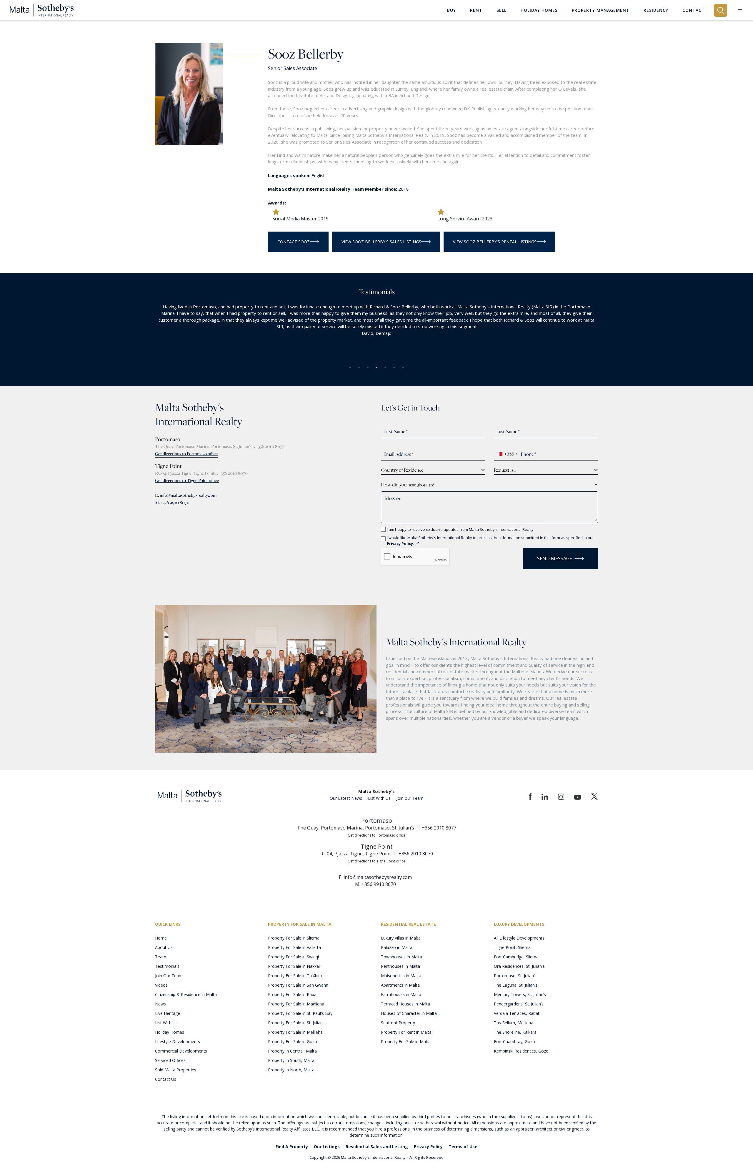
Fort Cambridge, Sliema (516, 957)
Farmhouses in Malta (401, 994)
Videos (161, 985)
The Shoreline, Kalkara (515, 1032)
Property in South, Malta (291, 1060)
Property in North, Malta (291, 1070)
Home (161, 938)
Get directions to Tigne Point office (187, 480)
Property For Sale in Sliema (293, 938)
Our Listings (327, 1146)
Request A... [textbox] (505, 469)
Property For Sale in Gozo (292, 1041)
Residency (656, 10)
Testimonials (167, 966)
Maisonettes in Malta (401, 975)
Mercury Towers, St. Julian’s (520, 994)
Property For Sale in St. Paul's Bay (300, 1013)
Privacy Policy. (401, 543)
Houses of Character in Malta (409, 1013)
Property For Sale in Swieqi (293, 957)
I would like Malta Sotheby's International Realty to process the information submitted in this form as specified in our (490, 540)
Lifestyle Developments (177, 1041)
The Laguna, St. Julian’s (515, 985)
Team (160, 957)
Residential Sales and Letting (377, 1146)
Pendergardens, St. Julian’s (519, 1004)
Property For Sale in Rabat (293, 994)
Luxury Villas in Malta (401, 938)
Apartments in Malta (400, 985)
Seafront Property (398, 1022)
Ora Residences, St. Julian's (519, 966)
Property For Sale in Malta (406, 1041)
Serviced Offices (170, 1060)
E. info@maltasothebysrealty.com (185, 495)
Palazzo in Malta (396, 947)
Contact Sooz (293, 242)
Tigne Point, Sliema (512, 947)
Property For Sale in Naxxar (294, 966)
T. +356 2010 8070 (231, 473)
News (160, 1004)
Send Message (554, 558)
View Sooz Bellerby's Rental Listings (495, 242)
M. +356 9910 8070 (172, 502)
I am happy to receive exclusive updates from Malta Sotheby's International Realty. (460, 529)
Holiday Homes (169, 1032)
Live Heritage (167, 1013)
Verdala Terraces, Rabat (516, 1013)
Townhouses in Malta (401, 957)
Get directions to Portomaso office (186, 453)
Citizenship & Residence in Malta (186, 994)
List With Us (379, 798)
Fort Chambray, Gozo (514, 1041)
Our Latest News (346, 798)
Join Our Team (169, 975)
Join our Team (410, 798)
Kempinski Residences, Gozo (521, 1051)
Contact (693, 10)
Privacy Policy (428, 1146)
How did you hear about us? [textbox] (407, 484)
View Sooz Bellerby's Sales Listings (381, 242)
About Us (164, 947)
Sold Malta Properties (175, 1070)
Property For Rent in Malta (406, 1032)
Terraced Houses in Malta (405, 1004)
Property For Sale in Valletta (294, 947)
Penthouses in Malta (400, 966)
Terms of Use (463, 1146)
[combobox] (506, 454)
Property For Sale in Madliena (296, 1004)
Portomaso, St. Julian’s (515, 975)
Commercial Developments (181, 1051)
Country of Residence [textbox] (402, 469)
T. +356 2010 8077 (267, 446)
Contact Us (165, 1079)
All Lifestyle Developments (519, 938)
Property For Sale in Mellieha (295, 1032)
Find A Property (292, 1146)
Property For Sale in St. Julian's (297, 1022)
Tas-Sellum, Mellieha (513, 1022)
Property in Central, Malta (292, 1051)
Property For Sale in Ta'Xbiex (295, 975)
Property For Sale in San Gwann (298, 985)
